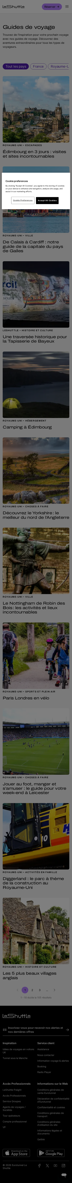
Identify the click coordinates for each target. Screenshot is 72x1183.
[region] (36, 191)
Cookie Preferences (23, 200)
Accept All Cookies (47, 200)
